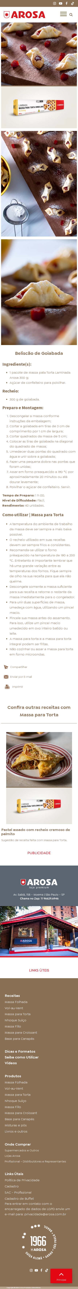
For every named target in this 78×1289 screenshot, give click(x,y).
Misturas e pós (16, 1125)
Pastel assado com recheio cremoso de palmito (35, 831)
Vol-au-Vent (14, 1008)
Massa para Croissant (21, 1032)
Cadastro (12, 1186)
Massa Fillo (13, 1026)
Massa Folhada (16, 1002)
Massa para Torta (39, 715)
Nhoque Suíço (15, 1020)
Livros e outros (16, 1131)
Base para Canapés (19, 1039)
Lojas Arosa (12, 1156)
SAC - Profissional (18, 1192)
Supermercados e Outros (22, 1150)
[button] (71, 14)
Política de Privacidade (22, 1180)
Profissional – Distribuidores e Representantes (35, 1161)
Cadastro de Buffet (19, 1198)
